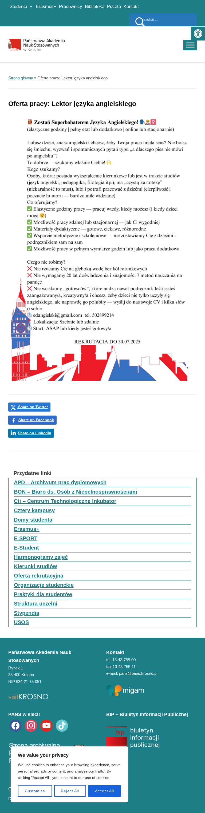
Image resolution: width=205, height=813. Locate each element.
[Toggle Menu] (190, 44)
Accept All (104, 791)
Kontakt (131, 6)
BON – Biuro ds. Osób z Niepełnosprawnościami (75, 492)
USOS (21, 622)
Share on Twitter (32, 407)
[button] (198, 33)
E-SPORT (25, 538)
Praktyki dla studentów (43, 594)
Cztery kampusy (34, 510)
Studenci (18, 6)
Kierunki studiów (35, 566)
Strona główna (20, 78)
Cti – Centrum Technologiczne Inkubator (65, 501)
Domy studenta (33, 520)
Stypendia (26, 613)
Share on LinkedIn (34, 433)
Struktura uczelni (35, 604)
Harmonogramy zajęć (41, 557)
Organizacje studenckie (44, 585)
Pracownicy (70, 6)
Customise (35, 791)
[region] (69, 774)
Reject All (70, 791)
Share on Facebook (36, 420)
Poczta (114, 6)
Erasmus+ (46, 6)
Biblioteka (94, 6)
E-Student (26, 548)
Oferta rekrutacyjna (38, 576)
